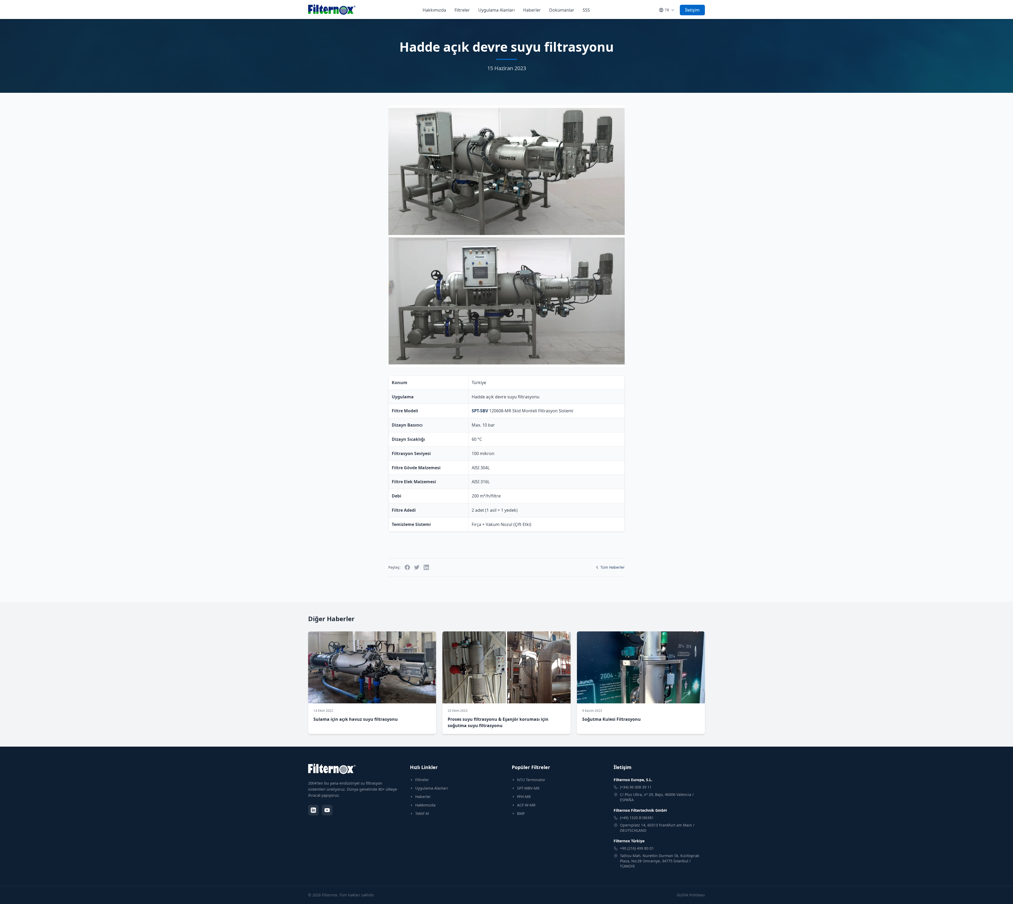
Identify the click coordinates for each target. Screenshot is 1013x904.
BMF (521, 813)
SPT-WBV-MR (528, 788)
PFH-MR (524, 796)
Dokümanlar (561, 10)
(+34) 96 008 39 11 (636, 787)
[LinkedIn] (313, 810)
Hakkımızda (434, 10)
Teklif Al (422, 813)
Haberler (532, 10)
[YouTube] (327, 810)
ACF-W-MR (526, 805)
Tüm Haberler (612, 567)
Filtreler (462, 10)
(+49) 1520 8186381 (637, 817)
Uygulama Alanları (496, 10)
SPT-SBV (480, 411)
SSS (586, 10)
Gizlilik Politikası (691, 894)
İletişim (692, 10)
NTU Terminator (531, 779)
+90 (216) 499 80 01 (637, 848)
